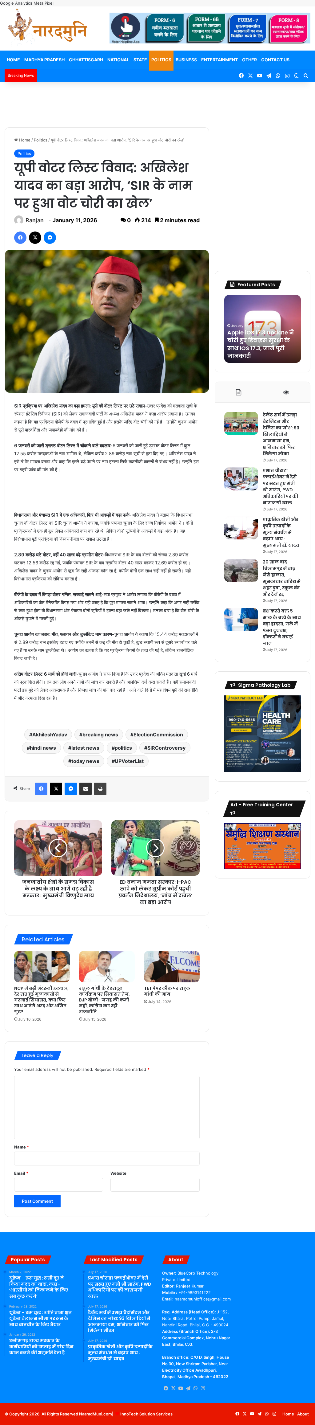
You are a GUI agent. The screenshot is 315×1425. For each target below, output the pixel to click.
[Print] (100, 789)
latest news (85, 748)
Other (249, 59)
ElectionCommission (158, 734)
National (118, 59)
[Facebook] (20, 237)
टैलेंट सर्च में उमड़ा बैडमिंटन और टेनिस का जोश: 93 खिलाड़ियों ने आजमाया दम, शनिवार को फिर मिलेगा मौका (281, 434)
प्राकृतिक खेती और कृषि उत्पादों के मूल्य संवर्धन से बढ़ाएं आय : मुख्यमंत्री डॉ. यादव (281, 532)
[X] (35, 237)
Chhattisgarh (86, 59)
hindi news (43, 748)
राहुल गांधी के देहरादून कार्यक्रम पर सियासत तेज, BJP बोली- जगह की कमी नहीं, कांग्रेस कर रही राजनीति (104, 1000)
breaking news (100, 734)
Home (13, 59)
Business (186, 59)
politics (123, 748)
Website (118, 1173)
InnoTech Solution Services (146, 1413)
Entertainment (219, 59)
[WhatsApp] (195, 1388)
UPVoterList (129, 761)
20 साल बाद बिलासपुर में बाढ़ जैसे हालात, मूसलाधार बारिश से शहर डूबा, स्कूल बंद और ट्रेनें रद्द (282, 578)
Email (21, 1173)
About (303, 1413)
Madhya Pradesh (44, 59)
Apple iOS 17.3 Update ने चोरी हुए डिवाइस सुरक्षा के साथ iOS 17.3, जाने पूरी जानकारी (260, 344)
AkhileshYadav (49, 734)
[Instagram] (202, 1388)
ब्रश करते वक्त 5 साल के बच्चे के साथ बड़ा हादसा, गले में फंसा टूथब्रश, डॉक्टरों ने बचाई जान (282, 627)
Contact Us (275, 59)
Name (21, 1147)
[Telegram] (188, 1388)
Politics (161, 59)
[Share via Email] (85, 789)
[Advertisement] (157, 102)
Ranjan (35, 220)
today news (85, 761)
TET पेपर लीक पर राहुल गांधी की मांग (167, 991)
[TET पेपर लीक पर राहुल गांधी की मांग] (172, 966)
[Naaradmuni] (48, 28)
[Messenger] (50, 237)
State (140, 59)
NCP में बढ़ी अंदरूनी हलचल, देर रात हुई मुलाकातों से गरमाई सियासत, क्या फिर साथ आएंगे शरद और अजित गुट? (41, 1000)
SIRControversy (166, 748)
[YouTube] (180, 1388)
